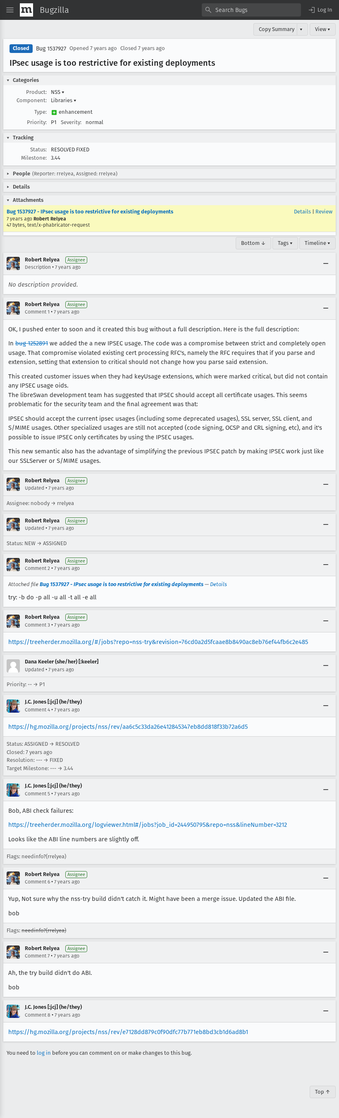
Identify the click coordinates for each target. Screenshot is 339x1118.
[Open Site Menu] (10, 10)
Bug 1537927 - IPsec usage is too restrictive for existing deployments (90, 211)
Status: (38, 149)
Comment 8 (37, 1015)
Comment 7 (37, 956)
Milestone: (34, 158)
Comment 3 (37, 625)
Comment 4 (37, 710)
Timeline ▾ (317, 243)
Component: (32, 100)
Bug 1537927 (51, 48)
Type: (40, 112)
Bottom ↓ (253, 243)
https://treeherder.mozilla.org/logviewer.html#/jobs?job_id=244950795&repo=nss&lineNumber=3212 (147, 824)
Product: (36, 92)
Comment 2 (37, 568)
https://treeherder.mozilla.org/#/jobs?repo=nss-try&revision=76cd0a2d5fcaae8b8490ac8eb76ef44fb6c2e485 (158, 642)
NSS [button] (57, 92)
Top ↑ (322, 1092)
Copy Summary (276, 29)
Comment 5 (37, 794)
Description (38, 267)
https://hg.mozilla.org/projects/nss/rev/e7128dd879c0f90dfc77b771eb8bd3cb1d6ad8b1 (128, 1032)
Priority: (37, 122)
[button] (320, 10)
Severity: (71, 122)
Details (302, 211)
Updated (34, 488)
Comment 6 (37, 882)
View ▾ (322, 29)
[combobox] (251, 10)
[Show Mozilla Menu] (26, 10)
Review (323, 211)
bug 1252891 (31, 343)
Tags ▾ (285, 243)
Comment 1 (37, 312)
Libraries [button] (63, 100)
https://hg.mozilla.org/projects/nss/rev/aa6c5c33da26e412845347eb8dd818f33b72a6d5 (128, 726)
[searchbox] (251, 10)
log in (44, 1053)
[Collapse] (325, 263)
